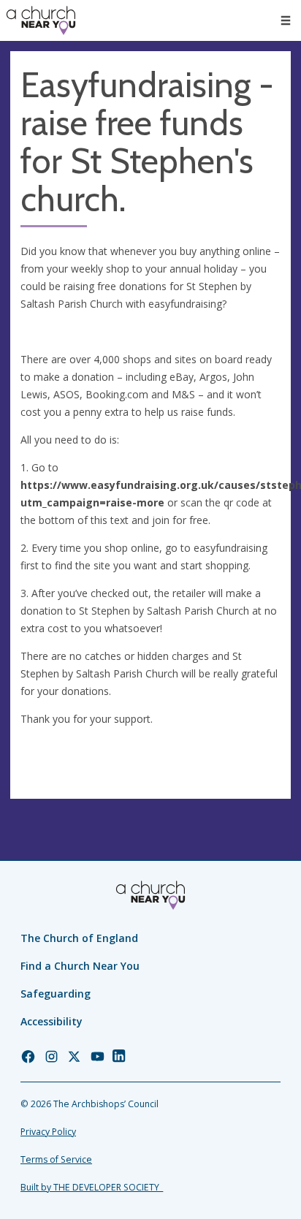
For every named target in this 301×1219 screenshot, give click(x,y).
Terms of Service (56, 1159)
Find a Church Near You (80, 966)
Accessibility (51, 1021)
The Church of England (79, 938)
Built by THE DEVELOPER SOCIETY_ (91, 1187)
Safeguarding (55, 993)
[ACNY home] (41, 20)
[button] (285, 20)
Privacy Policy (48, 1131)
